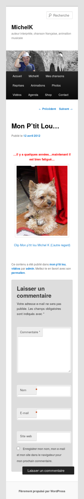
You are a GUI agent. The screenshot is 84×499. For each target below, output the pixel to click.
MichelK (22, 27)
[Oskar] (41, 201)
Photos (56, 85)
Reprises (18, 85)
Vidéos (17, 95)
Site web (26, 436)
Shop (48, 95)
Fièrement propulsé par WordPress (42, 491)
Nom (28, 390)
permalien (18, 273)
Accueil (17, 76)
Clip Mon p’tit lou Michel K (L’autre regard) (42, 245)
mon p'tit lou (57, 264)
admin (30, 268)
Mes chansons (55, 76)
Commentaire (30, 332)
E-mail (28, 413)
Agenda (33, 95)
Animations (38, 85)
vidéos (15, 268)
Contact (63, 95)
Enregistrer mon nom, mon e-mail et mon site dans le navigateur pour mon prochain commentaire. (41, 455)
